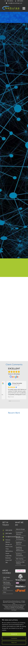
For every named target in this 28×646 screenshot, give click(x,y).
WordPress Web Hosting (20, 563)
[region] (14, 631)
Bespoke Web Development (20, 538)
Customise (14, 638)
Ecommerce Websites (19, 533)
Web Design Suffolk (6, 588)
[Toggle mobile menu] (24, 8)
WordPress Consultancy (19, 554)
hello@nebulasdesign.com (9, 536)
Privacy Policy (18, 602)
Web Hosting (19, 558)
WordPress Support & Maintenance (19, 549)
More (4, 592)
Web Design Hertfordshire (7, 583)
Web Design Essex (6, 578)
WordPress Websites (19, 543)
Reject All (14, 642)
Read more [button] (7, 396)
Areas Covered (11, 602)
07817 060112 (9, 533)
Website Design (20, 529)
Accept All (14, 634)
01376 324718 (9, 530)
